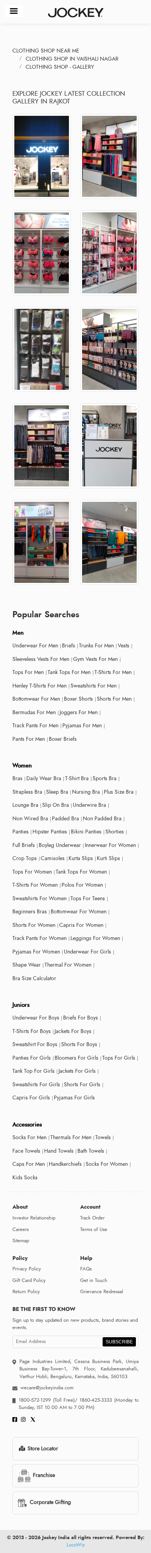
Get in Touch (93, 1280)
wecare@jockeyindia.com (47, 1387)
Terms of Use (93, 1229)
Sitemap (20, 1240)
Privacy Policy (26, 1268)
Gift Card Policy (29, 1280)
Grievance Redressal (101, 1291)
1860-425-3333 (95, 1400)
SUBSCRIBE (119, 1342)
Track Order (92, 1217)
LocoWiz (76, 1544)
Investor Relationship (33, 1217)
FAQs (86, 1268)
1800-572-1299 (35, 1400)
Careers (20, 1229)
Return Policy (26, 1291)
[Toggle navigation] (14, 11)
